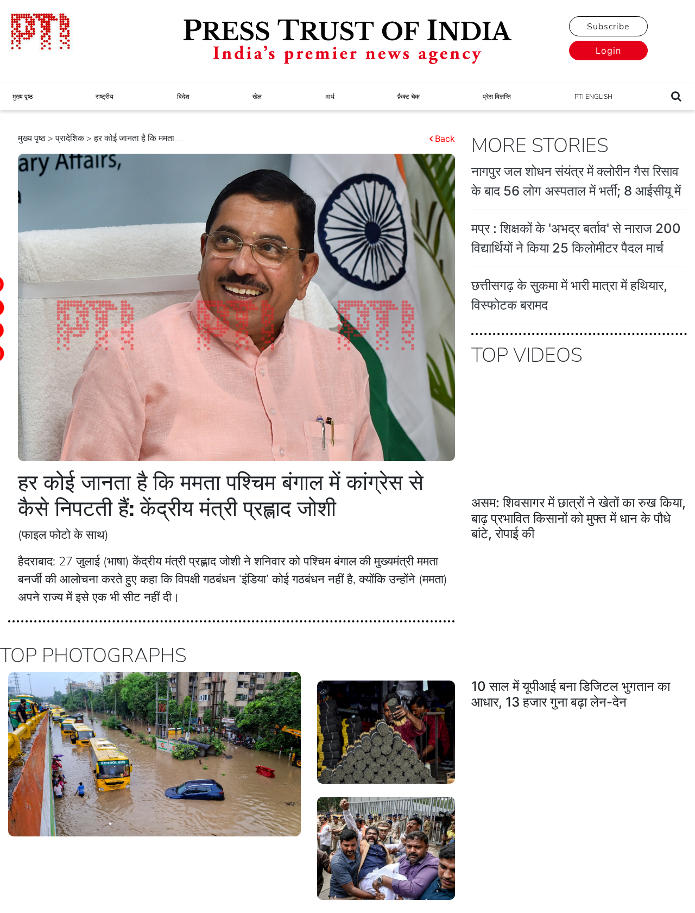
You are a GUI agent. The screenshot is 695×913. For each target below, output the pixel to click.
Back (445, 138)
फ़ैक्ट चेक (408, 96)
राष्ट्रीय (104, 96)
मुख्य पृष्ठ (22, 96)
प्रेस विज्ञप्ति (497, 96)
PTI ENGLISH (593, 96)
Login (608, 50)
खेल (257, 96)
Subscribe (608, 27)
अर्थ (329, 96)
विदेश (183, 96)
